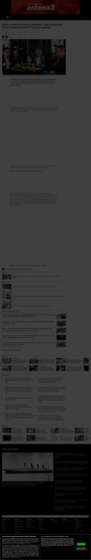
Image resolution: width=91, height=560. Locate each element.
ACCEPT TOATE (81, 544)
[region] (45, 547)
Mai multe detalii (27, 543)
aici (13, 552)
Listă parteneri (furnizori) (46, 546)
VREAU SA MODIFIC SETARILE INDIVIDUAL (81, 548)
